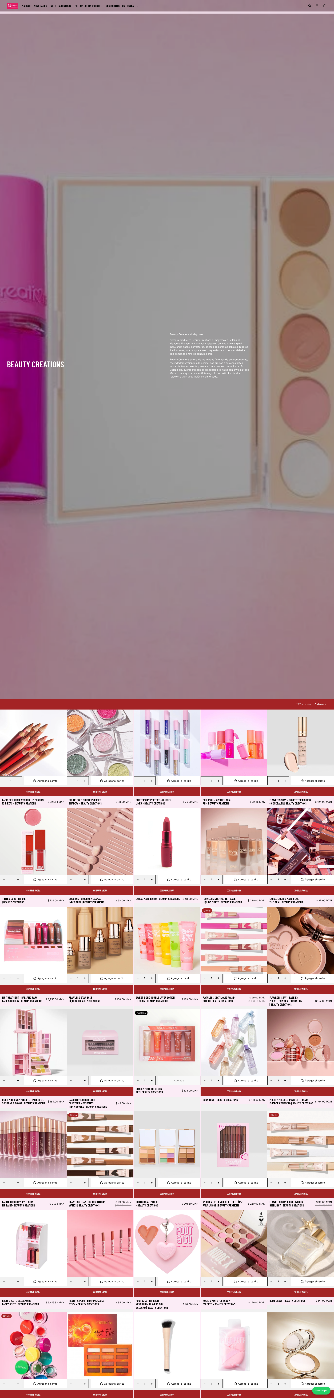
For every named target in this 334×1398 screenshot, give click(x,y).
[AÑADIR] (61, 968)
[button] (321, 704)
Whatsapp (321, 1390)
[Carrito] (324, 6)
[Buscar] (309, 6)
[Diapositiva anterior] (5, 743)
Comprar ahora (33, 791)
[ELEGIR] (61, 771)
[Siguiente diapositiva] (61, 743)
